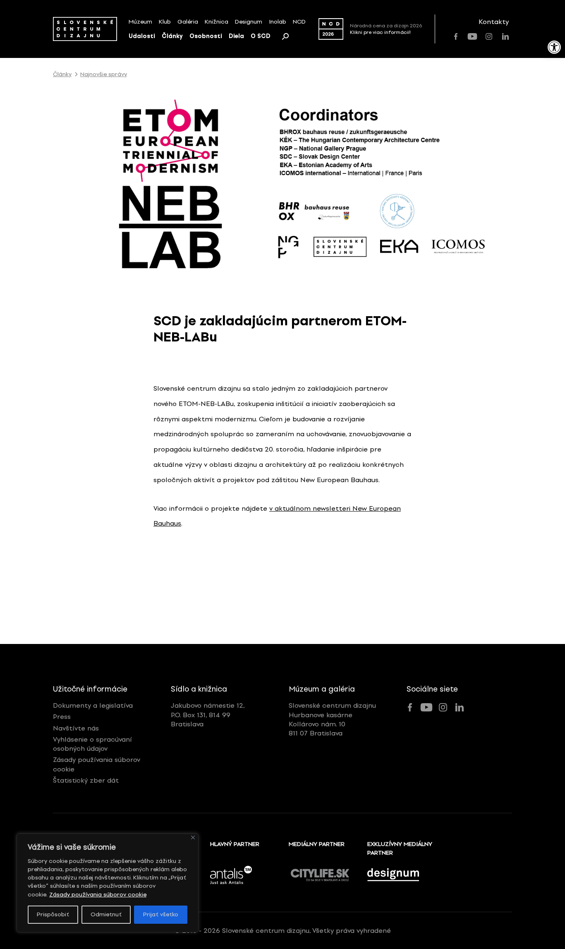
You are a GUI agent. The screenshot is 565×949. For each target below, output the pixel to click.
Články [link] (172, 36)
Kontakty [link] (494, 22)
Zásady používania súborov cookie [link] (97, 894)
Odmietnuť (106, 914)
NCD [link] (299, 21)
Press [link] (62, 717)
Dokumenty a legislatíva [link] (93, 705)
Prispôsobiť (53, 914)
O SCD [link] (261, 36)
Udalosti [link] (142, 36)
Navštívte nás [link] (76, 728)
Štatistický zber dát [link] (86, 780)
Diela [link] (236, 36)
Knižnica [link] (216, 21)
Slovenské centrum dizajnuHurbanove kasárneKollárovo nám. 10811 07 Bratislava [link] (332, 719)
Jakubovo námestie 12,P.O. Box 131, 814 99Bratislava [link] (208, 715)
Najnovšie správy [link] (103, 74)
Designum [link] (248, 21)
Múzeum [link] (140, 21)
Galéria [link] (187, 21)
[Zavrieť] (193, 837)
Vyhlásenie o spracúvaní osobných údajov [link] (92, 743)
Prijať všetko (160, 914)
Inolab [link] (277, 21)
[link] (554, 47)
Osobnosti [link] (205, 36)
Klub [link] (165, 21)
